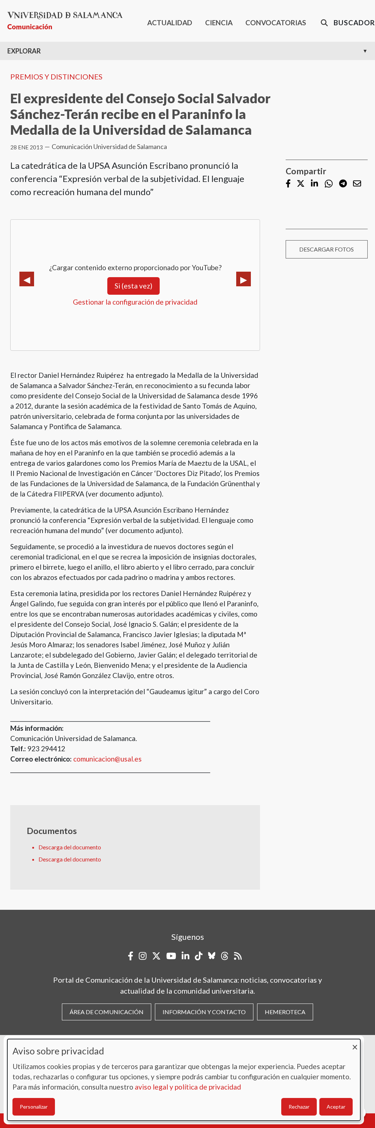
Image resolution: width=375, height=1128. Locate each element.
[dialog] (183, 1080)
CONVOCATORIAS (275, 22)
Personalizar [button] (34, 1106)
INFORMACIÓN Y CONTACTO (204, 1011)
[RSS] (238, 956)
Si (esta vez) (133, 286)
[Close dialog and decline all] (354, 1043)
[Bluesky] (211, 956)
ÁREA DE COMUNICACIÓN (107, 1011)
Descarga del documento (69, 847)
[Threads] (225, 956)
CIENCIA (219, 22)
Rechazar (299, 1106)
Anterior (26, 279)
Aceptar (336, 1106)
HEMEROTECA (285, 1011)
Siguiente (243, 279)
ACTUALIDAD (169, 22)
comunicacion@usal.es (107, 759)
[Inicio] (68, 21)
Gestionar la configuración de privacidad (135, 302)
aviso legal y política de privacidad (188, 1087)
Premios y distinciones (56, 76)
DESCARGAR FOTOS (326, 249)
